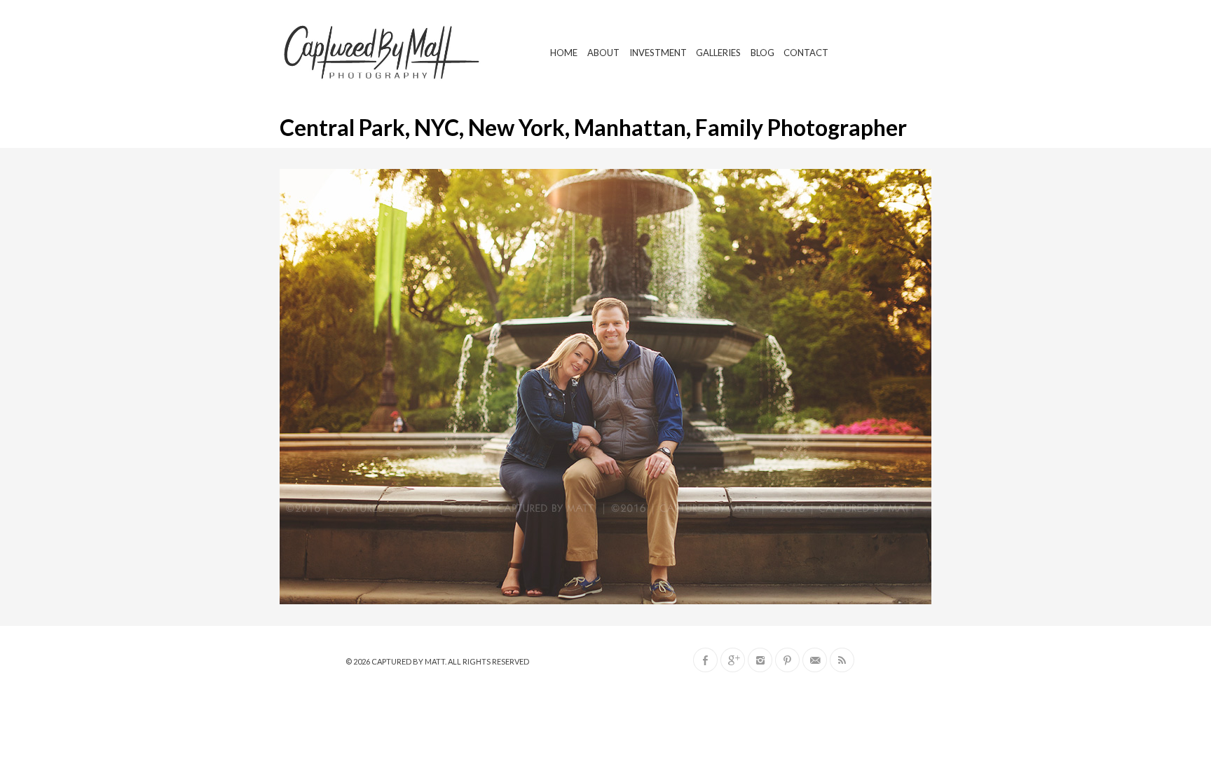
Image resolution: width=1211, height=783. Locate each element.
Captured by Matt (408, 661)
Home (563, 52)
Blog (762, 52)
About (603, 52)
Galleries (718, 52)
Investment (658, 52)
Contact (806, 52)
